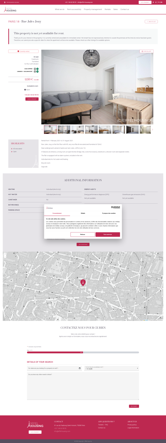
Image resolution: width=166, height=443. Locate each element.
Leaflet (146, 320)
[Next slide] (152, 129)
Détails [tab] (83, 213)
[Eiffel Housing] (10, 9)
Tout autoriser (107, 234)
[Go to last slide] (42, 129)
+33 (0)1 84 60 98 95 (32, 95)
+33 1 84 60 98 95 (70, 2)
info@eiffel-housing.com (85, 2)
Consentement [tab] (57, 213)
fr (159, 2)
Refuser (82, 234)
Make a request (32, 99)
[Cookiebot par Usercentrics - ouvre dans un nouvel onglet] (112, 207)
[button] (50, 129)
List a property (145, 2)
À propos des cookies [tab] (109, 213)
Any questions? (83, 244)
